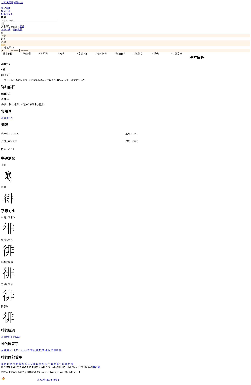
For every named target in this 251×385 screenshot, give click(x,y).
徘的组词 (5, 337)
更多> (9, 118)
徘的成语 (15, 337)
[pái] (3, 44)
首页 (3, 2)
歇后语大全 (7, 14)
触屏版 (96, 367)
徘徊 (3, 118)
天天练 (9, 2)
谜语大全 (5, 11)
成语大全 (18, 2)
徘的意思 (17, 29)
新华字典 (5, 29)
